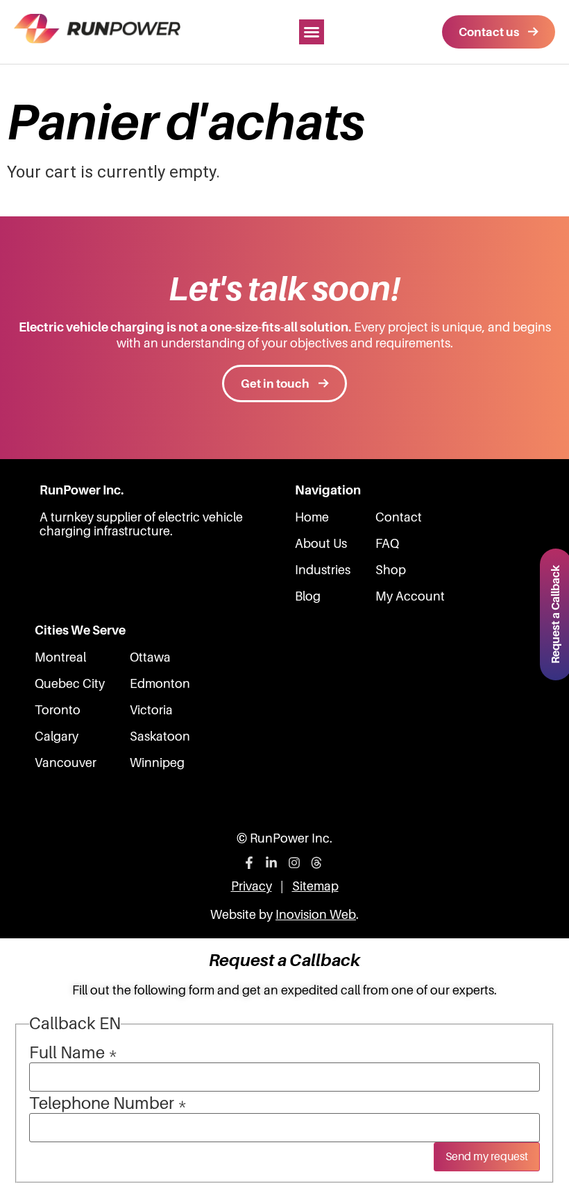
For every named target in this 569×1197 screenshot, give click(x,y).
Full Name (73, 1052)
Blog (308, 596)
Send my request (486, 1157)
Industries (322, 570)
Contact (398, 517)
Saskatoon (160, 736)
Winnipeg (157, 763)
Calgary (56, 736)
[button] (311, 31)
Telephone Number (108, 1103)
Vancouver (65, 763)
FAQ (387, 544)
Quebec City (70, 684)
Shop (390, 570)
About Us (321, 544)
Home (312, 517)
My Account (410, 596)
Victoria (151, 710)
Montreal (60, 657)
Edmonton (160, 684)
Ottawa (150, 657)
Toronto (57, 710)
